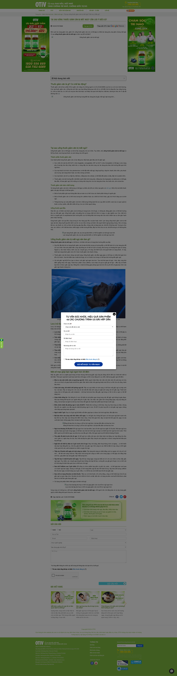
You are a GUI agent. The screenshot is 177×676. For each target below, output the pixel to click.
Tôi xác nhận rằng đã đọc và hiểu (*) (82, 359)
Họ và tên (67, 331)
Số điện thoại (68, 338)
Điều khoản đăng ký (92, 359)
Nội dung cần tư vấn (70, 345)
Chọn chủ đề (68, 323)
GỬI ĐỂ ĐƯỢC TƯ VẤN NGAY (88, 364)
